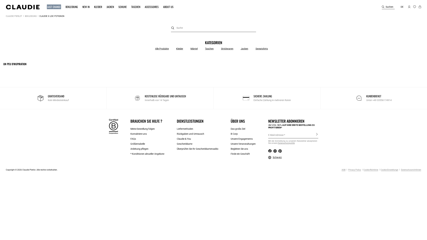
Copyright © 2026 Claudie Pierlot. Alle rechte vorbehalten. (32, 170)
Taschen (209, 48)
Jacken (244, 48)
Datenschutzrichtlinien (410, 170)
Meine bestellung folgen (142, 129)
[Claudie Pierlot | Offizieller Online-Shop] (23, 7)
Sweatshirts (262, 48)
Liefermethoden (185, 129)
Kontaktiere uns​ (138, 133)
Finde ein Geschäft (240, 153)
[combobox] (213, 28)
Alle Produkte (162, 48)
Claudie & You (184, 139)
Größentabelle (137, 143)
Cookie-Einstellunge (389, 170)
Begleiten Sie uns (239, 149)
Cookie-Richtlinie (370, 170)
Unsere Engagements (242, 139)
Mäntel (194, 48)
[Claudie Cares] (113, 126)
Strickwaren (227, 48)
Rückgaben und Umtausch (190, 133)
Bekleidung (31, 16)
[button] (52, 7)
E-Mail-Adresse (276, 135)
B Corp (234, 133)
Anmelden (316, 135)
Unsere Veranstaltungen (243, 143)
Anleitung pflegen (139, 149)
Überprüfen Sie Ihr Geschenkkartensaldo (197, 149)
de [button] (402, 7)
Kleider (179, 48)
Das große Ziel (238, 129)
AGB (343, 170)
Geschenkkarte (184, 143)
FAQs (133, 139)
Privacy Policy (354, 170)
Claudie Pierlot (14, 16)
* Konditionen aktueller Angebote (147, 153)
